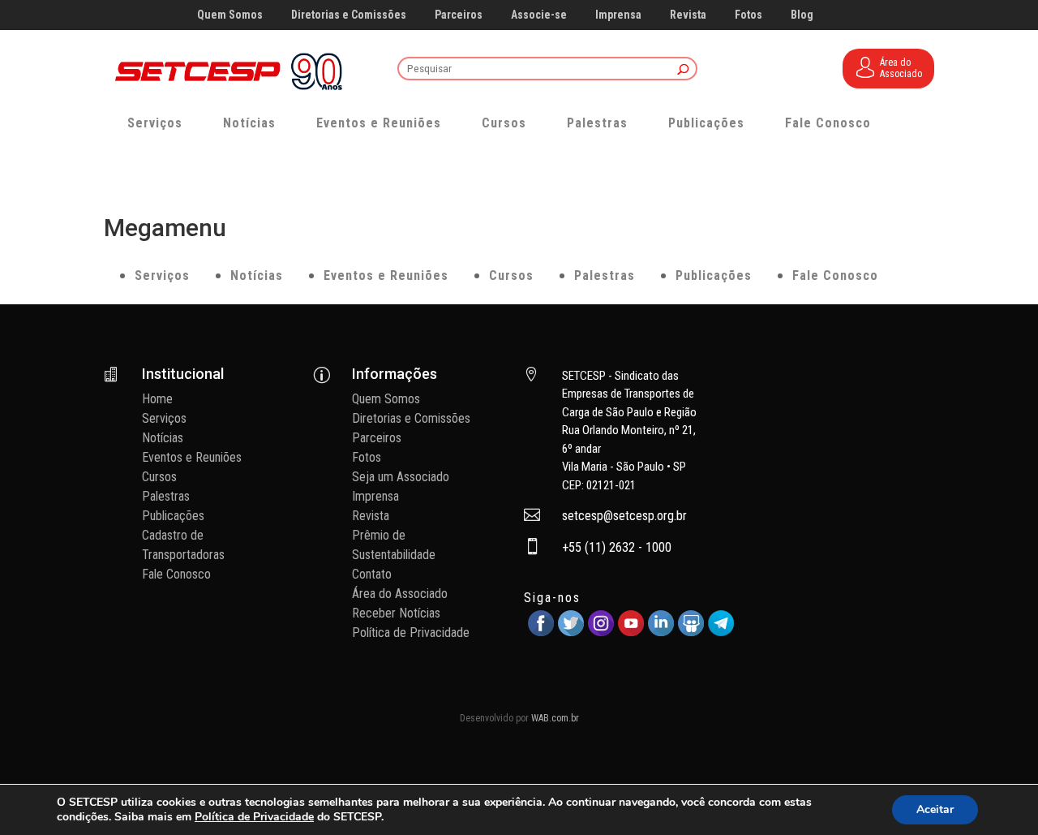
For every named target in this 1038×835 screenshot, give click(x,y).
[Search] (683, 70)
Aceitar (935, 809)
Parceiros (459, 15)
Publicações (706, 123)
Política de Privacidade (411, 632)
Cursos (504, 123)
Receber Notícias (396, 613)
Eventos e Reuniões (378, 123)
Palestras (597, 123)
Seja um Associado (400, 476)
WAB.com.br (555, 718)
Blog (802, 15)
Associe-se (539, 15)
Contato (372, 574)
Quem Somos (230, 15)
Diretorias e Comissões (348, 15)
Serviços (154, 123)
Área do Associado (400, 593)
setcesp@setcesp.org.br (624, 515)
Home (157, 399)
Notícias (249, 123)
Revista (688, 15)
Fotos (748, 15)
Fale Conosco (828, 123)
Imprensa (618, 15)
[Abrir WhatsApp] (997, 794)
